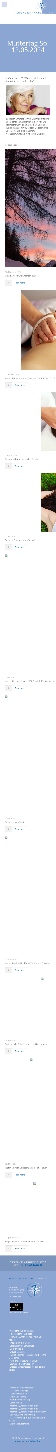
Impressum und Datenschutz (28, 1441)
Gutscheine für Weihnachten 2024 (20, 275)
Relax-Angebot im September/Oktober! (22, 459)
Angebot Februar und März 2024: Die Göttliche (26, 1241)
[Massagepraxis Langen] (34, 4)
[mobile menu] (4, 4)
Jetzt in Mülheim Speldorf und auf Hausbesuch (26, 1167)
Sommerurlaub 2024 (14, 822)
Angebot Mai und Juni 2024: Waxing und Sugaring (27, 963)
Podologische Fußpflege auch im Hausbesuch (26, 1044)
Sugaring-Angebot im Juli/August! (20, 540)
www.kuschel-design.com (19, 1312)
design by (13, 1301)
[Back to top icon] (49, 1445)
